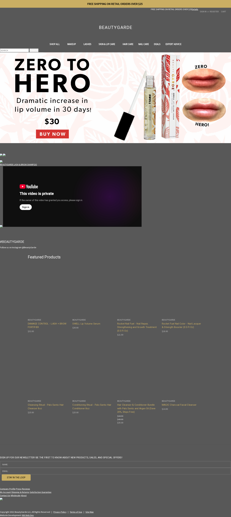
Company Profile (8, 488)
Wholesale (15, 495)
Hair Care (128, 44)
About (24, 495)
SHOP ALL (55, 44)
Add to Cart (48, 292)
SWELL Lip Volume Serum (86, 323)
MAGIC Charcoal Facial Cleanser (179, 404)
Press (19, 488)
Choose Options (182, 292)
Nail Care (143, 44)
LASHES (87, 44)
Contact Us (5, 495)
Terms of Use (76, 512)
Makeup (71, 44)
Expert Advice (173, 44)
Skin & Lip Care (107, 44)
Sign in (203, 11)
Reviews (26, 488)
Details (195, 9)
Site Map (89, 512)
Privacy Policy (59, 512)
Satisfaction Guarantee (40, 492)
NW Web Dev (28, 515)
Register (214, 11)
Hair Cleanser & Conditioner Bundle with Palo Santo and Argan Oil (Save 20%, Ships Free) (136, 408)
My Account (5, 492)
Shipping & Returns (20, 492)
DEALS (157, 44)
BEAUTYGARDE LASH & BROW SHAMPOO (18, 164)
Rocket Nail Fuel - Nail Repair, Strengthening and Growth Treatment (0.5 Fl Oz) (137, 327)
